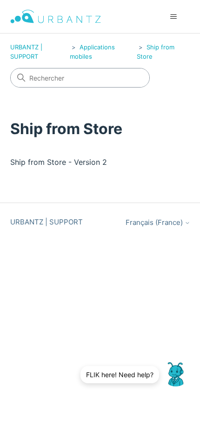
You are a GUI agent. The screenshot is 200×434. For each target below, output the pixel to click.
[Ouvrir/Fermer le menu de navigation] (173, 16)
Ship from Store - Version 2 (58, 162)
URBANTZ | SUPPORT (46, 221)
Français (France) (155, 222)
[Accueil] (55, 16)
